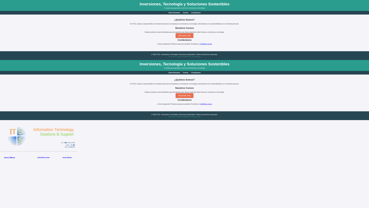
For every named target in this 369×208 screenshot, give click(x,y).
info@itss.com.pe (206, 44)
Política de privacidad (193, 56)
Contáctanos (196, 12)
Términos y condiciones (176, 56)
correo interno (67, 157)
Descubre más (184, 36)
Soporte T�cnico (9, 157)
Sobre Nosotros (174, 12)
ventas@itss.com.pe (43, 157)
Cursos (185, 12)
